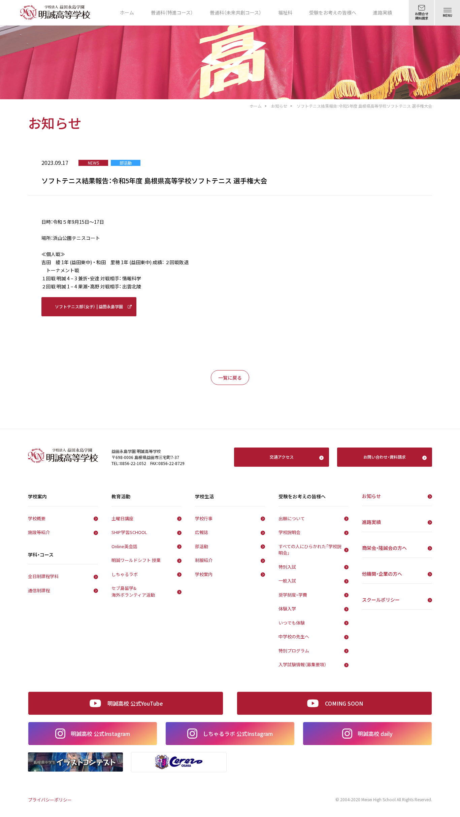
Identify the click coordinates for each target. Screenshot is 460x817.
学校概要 (36, 518)
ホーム (127, 12)
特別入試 (287, 567)
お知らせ (279, 106)
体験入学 (287, 608)
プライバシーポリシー (50, 799)
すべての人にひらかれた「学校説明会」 (309, 549)
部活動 (201, 546)
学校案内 (203, 574)
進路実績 (382, 12)
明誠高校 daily (375, 734)
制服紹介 (203, 560)
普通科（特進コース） (172, 12)
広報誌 (201, 532)
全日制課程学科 (43, 576)
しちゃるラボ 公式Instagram (238, 734)
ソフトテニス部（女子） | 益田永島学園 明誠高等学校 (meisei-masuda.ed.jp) (89, 310)
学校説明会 (289, 532)
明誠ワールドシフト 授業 (136, 560)
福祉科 (285, 12)
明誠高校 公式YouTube (135, 703)
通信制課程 (39, 590)
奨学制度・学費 (292, 595)
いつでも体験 (291, 622)
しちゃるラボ (124, 574)
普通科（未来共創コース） (235, 12)
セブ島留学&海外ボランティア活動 (133, 591)
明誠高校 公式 (100, 734)
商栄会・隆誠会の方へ (384, 547)
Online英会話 (124, 546)
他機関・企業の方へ (382, 573)
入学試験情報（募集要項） (302, 664)
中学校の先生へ (293, 636)
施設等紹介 (39, 532)
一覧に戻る (230, 377)
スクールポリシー (381, 599)
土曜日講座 (122, 518)
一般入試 (287, 580)
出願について (291, 518)
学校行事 (203, 518)
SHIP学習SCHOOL (129, 532)
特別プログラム (293, 650)
